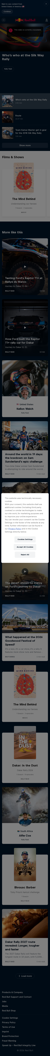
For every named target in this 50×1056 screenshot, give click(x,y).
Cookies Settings (25, 539)
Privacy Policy (14, 529)
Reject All (25, 555)
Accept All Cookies (25, 547)
